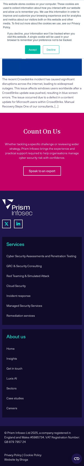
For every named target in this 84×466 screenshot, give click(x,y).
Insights (11, 358)
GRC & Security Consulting (24, 266)
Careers (11, 408)
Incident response (18, 296)
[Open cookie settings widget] (77, 458)
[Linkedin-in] (18, 224)
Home (10, 348)
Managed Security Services (24, 306)
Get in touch (14, 368)
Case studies (15, 398)
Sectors (11, 388)
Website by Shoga (16, 459)
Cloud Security (16, 286)
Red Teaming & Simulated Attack (27, 276)
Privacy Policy (13, 455)
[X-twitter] (6, 224)
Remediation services (20, 315)
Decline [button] (51, 49)
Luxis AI (11, 378)
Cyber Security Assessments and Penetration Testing (41, 256)
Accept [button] (33, 49)
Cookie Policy (32, 455)
